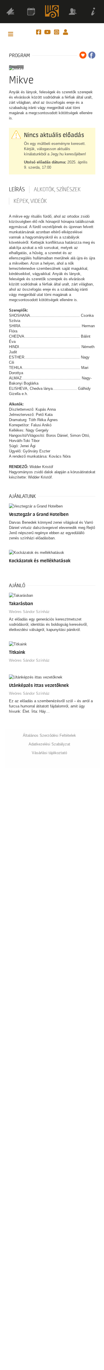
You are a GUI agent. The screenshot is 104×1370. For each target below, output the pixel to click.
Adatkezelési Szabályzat (49, 744)
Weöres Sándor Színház (29, 612)
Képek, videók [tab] (30, 201)
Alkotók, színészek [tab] (57, 189)
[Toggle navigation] (11, 34)
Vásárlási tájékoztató (49, 753)
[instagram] (57, 32)
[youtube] (48, 32)
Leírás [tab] (17, 189)
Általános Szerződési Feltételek (49, 735)
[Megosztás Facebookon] (91, 55)
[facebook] (39, 32)
